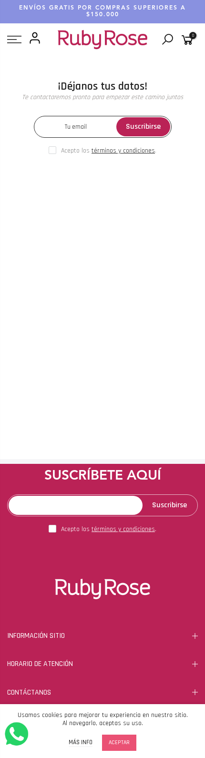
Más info (80, 742)
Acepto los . (108, 150)
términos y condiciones (123, 150)
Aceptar (119, 742)
